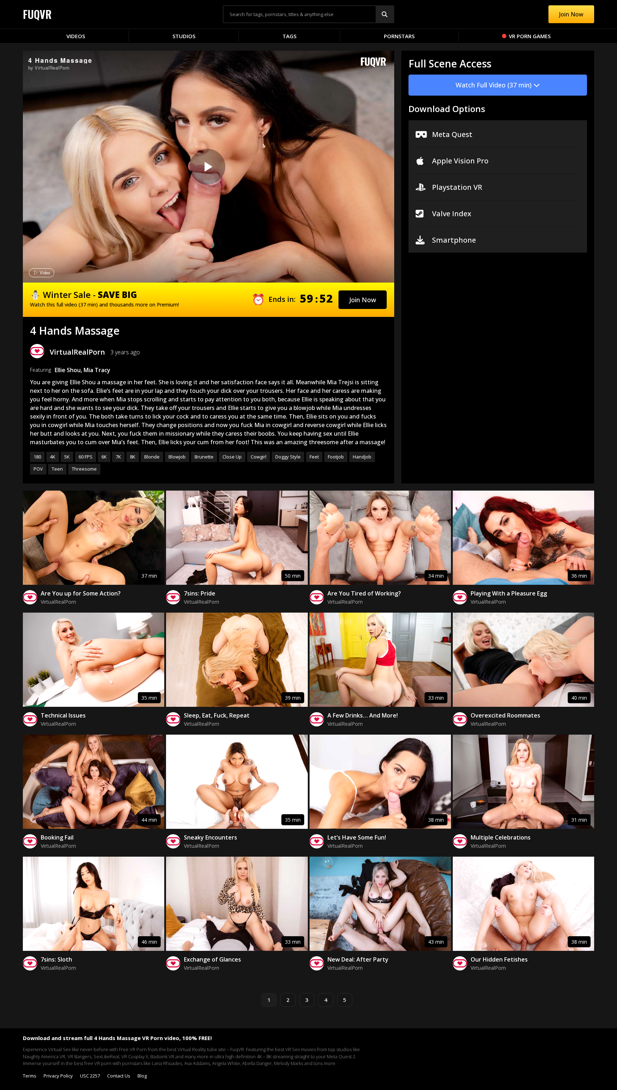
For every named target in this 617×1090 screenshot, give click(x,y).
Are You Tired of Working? (364, 593)
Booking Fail (57, 837)
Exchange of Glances (212, 959)
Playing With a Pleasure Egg (509, 593)
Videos (75, 36)
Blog (142, 1076)
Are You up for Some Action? (81, 593)
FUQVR (37, 14)
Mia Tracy (97, 370)
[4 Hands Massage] (207, 166)
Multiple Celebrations (501, 837)
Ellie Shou (68, 370)
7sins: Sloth (56, 959)
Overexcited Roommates (505, 715)
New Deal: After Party (357, 959)
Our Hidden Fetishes (499, 959)
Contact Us (118, 1076)
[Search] (384, 14)
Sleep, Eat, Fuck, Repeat (217, 715)
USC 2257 (90, 1076)
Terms (29, 1076)
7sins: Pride (199, 593)
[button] (362, 299)
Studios (183, 36)
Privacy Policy (58, 1076)
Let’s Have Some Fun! (356, 837)
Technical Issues (63, 715)
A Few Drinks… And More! (362, 715)
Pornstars (399, 36)
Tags (289, 36)
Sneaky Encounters (210, 837)
